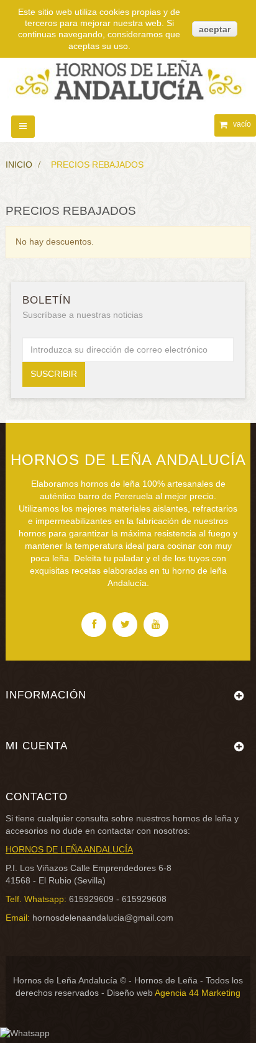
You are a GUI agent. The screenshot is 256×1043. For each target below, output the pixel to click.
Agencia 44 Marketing (197, 993)
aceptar (215, 29)
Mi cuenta (37, 746)
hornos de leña (202, 818)
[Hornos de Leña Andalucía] (128, 74)
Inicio (19, 164)
